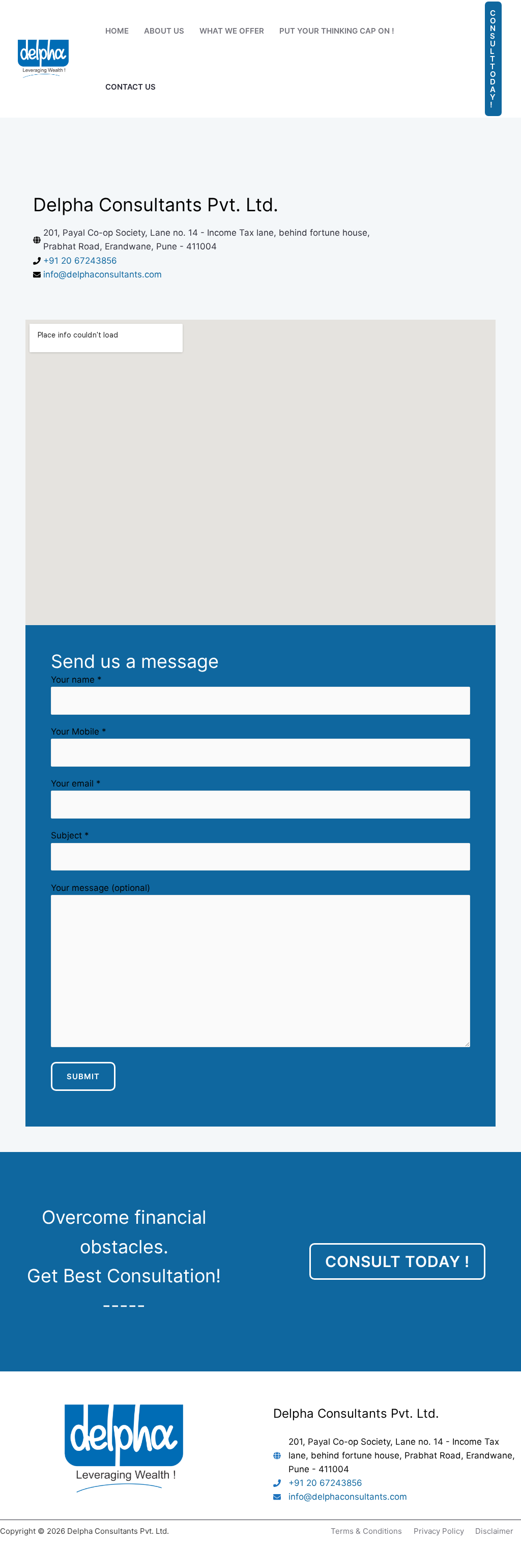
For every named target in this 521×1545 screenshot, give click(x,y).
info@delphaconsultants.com (102, 274)
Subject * (70, 835)
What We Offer (231, 31)
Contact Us (130, 87)
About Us (164, 31)
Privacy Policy (439, 1531)
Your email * (76, 783)
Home (117, 31)
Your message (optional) (100, 888)
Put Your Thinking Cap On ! (336, 31)
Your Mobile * (78, 731)
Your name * (76, 680)
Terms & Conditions (366, 1531)
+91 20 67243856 (80, 261)
